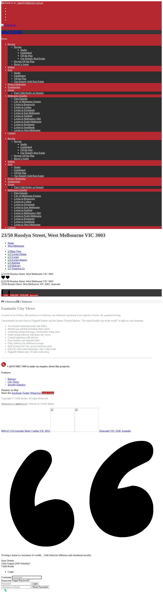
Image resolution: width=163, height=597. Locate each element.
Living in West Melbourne (27, 130)
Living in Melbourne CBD (27, 118)
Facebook (17, 393)
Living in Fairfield (23, 116)
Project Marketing (17, 84)
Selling (11, 67)
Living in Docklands (24, 110)
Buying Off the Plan (24, 61)
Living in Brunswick (24, 104)
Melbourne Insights (17, 95)
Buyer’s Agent (21, 64)
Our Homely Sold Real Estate (29, 81)
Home (11, 243)
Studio (23, 50)
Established (26, 52)
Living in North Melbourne (27, 121)
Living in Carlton (22, 107)
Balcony (12, 379)
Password (6, 580)
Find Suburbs (21, 98)
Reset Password (40, 587)
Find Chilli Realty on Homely (29, 93)
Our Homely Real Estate (32, 58)
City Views (13, 381)
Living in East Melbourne (27, 113)
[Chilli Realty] (9, 25)
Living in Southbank (24, 127)
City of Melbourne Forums (27, 101)
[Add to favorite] (8, 278)
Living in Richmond (24, 124)
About (11, 90)
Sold (10, 70)
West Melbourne (16, 246)
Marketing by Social (14, 403)
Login (35, 584)
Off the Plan (26, 55)
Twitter (25, 393)
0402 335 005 (11, 32)
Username (6, 577)
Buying (11, 44)
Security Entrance (16, 384)
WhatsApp (35, 393)
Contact (11, 133)
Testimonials (14, 87)
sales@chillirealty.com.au (30, 3)
